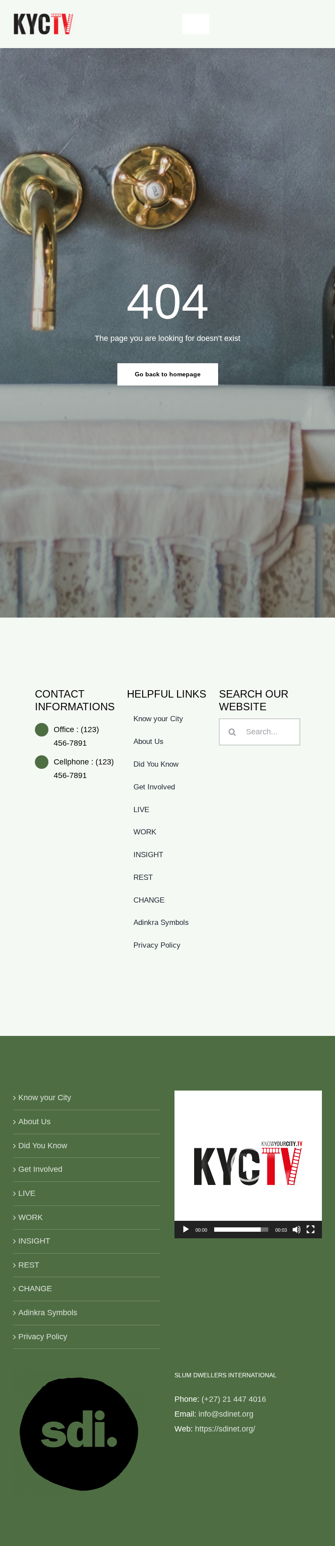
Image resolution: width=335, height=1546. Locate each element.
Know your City (44, 1097)
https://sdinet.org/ (225, 1428)
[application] (248, 1164)
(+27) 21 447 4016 (234, 1399)
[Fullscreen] (310, 1229)
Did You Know (42, 1145)
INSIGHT (34, 1241)
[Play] (185, 1229)
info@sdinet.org (225, 1414)
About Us (34, 1121)
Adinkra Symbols (47, 1312)
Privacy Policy (42, 1336)
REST (28, 1265)
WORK (30, 1217)
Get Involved (40, 1169)
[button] (248, 1164)
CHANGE (35, 1288)
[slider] (241, 1229)
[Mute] (296, 1229)
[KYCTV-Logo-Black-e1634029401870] (43, 17)
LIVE (26, 1193)
